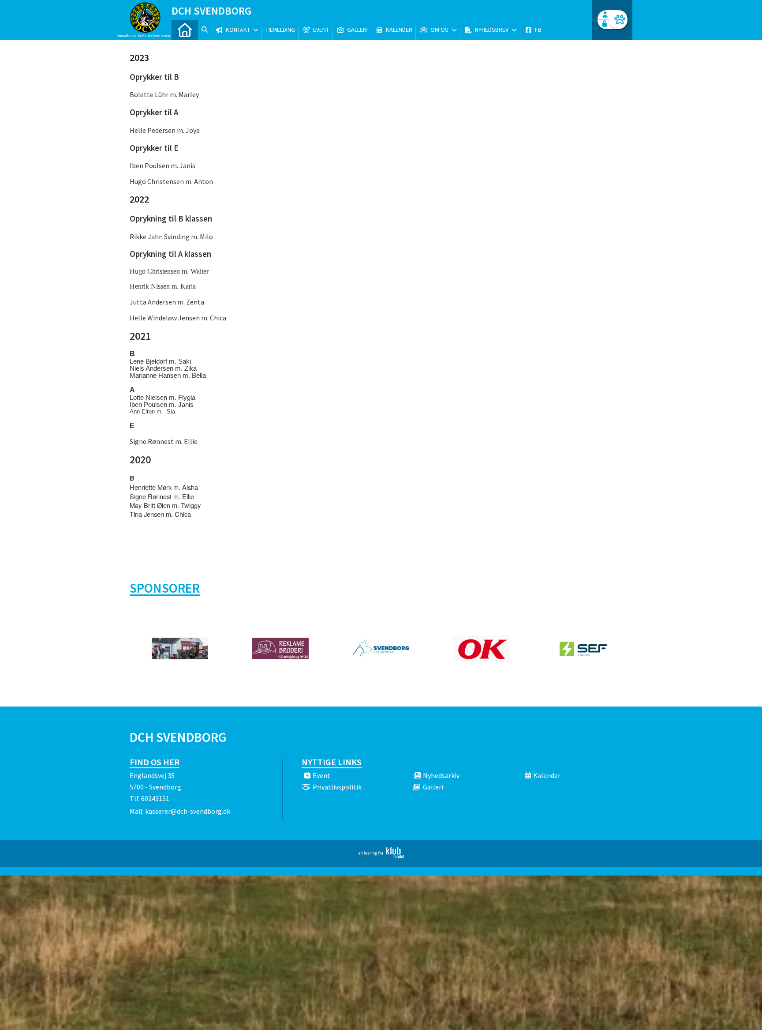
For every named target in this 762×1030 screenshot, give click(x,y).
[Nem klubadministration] (381, 855)
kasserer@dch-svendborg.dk (187, 811)
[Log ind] (618, 19)
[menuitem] (185, 30)
